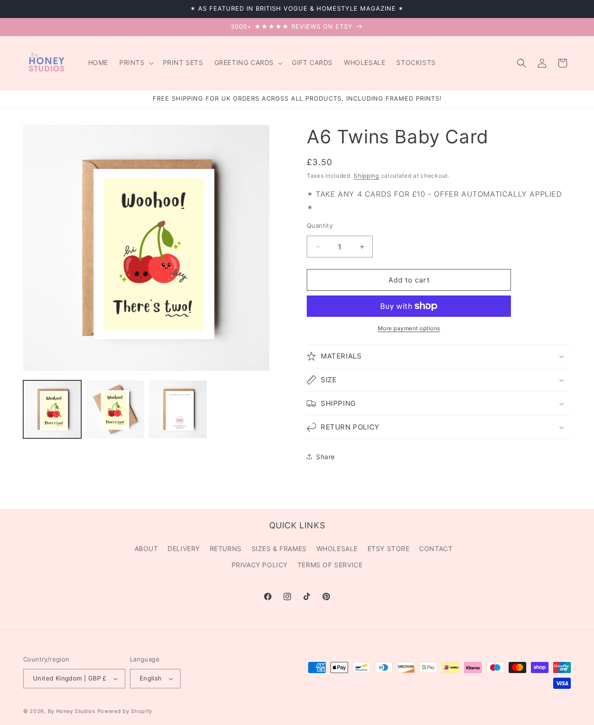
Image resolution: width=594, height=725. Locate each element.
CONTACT (435, 548)
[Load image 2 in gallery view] (115, 409)
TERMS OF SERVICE (330, 565)
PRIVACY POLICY (260, 565)
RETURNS (226, 548)
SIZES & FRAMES (279, 548)
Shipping (366, 175)
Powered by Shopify (125, 711)
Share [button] (325, 457)
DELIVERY (184, 548)
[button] (135, 62)
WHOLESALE (337, 548)
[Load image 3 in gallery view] (178, 409)
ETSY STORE (389, 548)
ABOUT (146, 548)
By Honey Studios (72, 711)
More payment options (409, 328)
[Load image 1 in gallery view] (52, 409)
